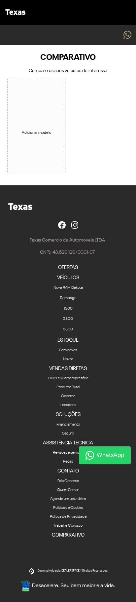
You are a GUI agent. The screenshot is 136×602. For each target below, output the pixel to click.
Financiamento (68, 425)
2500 (68, 319)
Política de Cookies (68, 508)
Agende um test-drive (68, 499)
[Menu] (128, 12)
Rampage (68, 298)
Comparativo (68, 535)
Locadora (68, 405)
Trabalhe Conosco (68, 526)
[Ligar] (113, 35)
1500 (68, 309)
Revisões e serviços (68, 453)
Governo (68, 396)
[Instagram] (75, 225)
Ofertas (68, 267)
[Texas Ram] (14, 13)
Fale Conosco (68, 481)
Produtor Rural (68, 387)
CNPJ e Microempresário (68, 378)
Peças (68, 462)
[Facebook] (62, 225)
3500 (68, 329)
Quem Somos (68, 490)
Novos (68, 359)
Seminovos (68, 350)
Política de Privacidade (68, 517)
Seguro (68, 433)
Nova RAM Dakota (68, 288)
